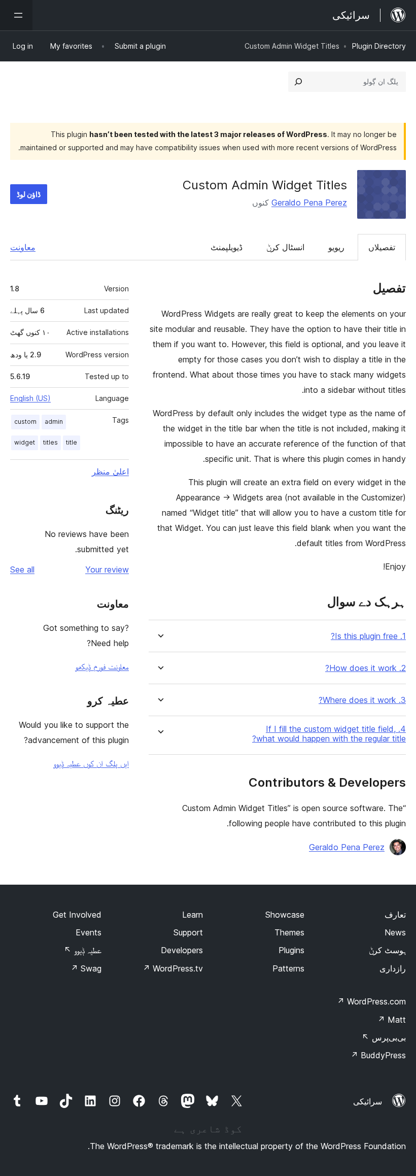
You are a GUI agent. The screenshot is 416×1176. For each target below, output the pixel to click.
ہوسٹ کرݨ (387, 950)
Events (88, 932)
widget (24, 442)
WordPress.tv (173, 968)
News (395, 932)
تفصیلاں (381, 247)
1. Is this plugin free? (368, 636)
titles (50, 442)
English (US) (30, 398)
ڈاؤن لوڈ (29, 194)
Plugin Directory (379, 46)
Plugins (291, 950)
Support (188, 932)
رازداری (392, 968)
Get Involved (77, 915)
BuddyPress (378, 1055)
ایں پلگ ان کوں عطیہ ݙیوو (91, 763)
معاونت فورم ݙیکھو (102, 666)
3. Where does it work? (362, 700)
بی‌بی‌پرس (384, 1037)
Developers (182, 950)
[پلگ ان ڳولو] (298, 82)
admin (54, 421)
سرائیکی (367, 1101)
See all (22, 569)
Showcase (284, 915)
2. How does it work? (365, 668)
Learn (192, 915)
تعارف (395, 915)
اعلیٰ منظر (110, 471)
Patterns (288, 968)
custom (25, 421)
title (71, 442)
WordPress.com (371, 1001)
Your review (107, 569)
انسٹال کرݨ (285, 247)
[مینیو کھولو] (16, 15)
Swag (86, 968)
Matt (391, 1020)
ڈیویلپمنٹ (226, 247)
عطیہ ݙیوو (82, 950)
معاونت (23, 247)
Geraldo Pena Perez (309, 202)
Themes (289, 932)
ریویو (336, 247)
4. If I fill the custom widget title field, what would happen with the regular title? (329, 734)
